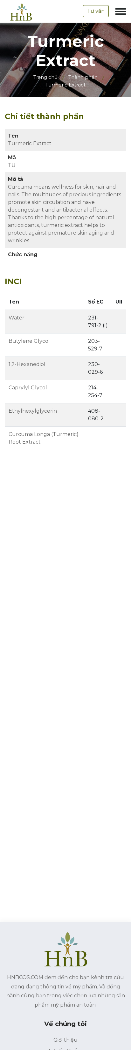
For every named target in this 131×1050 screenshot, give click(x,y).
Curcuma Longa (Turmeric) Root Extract (44, 438)
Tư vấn (96, 11)
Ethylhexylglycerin (33, 411)
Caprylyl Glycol (28, 388)
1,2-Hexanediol (27, 364)
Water (16, 318)
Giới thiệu (65, 1040)
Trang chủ (45, 77)
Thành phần (83, 77)
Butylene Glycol (29, 341)
